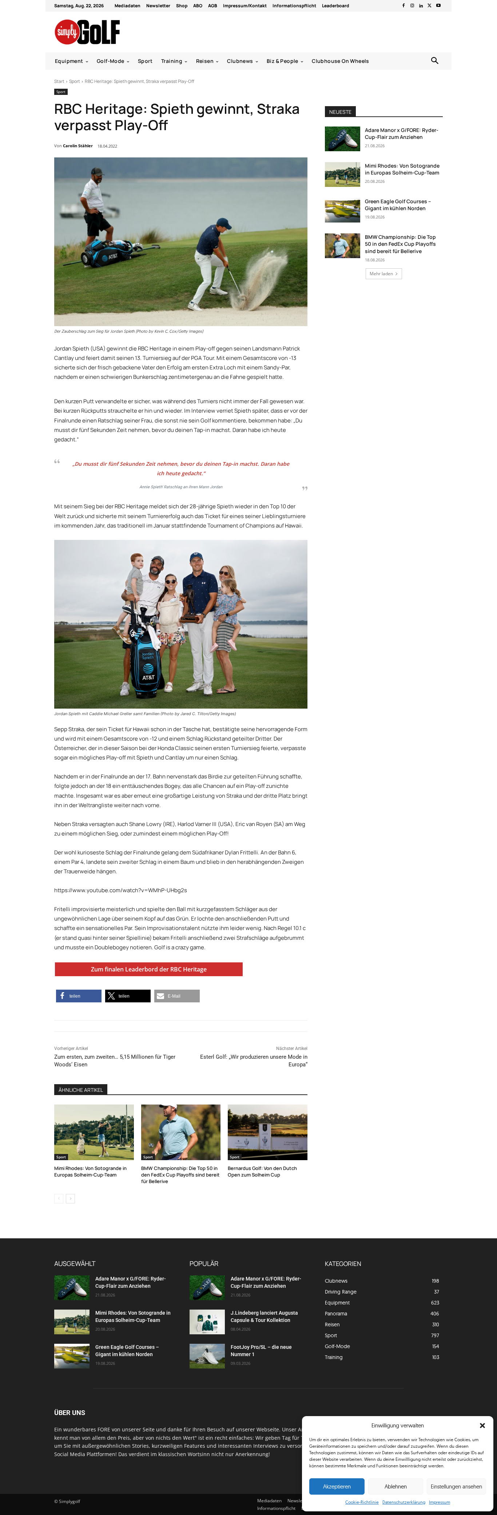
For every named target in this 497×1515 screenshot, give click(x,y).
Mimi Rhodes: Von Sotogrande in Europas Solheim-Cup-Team (90, 1171)
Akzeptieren (337, 1486)
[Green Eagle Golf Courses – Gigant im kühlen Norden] (342, 210)
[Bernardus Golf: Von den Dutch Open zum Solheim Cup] (267, 1132)
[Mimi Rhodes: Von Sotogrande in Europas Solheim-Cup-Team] (94, 1132)
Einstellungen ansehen (456, 1486)
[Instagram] (412, 5)
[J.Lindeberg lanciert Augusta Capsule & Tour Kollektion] (207, 1322)
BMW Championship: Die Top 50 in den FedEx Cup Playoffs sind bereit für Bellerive (180, 1175)
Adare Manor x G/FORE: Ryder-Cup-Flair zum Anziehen (401, 134)
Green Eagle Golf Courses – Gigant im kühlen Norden (398, 205)
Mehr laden (381, 273)
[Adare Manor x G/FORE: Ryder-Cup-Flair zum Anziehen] (342, 139)
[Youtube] (438, 5)
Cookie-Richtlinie (362, 1502)
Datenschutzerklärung (403, 1502)
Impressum (439, 1502)
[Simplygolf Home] (106, 32)
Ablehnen (396, 1486)
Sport (74, 81)
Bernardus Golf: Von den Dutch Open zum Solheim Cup (262, 1171)
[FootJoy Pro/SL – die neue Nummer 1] (207, 1356)
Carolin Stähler (78, 145)
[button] (482, 1425)
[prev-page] (58, 1198)
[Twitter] (429, 5)
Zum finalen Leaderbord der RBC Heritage (149, 969)
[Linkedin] (421, 5)
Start (59, 81)
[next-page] (70, 1198)
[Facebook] (403, 5)
